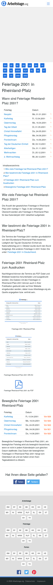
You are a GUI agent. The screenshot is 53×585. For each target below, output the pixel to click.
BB (24, 65)
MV (5, 70)
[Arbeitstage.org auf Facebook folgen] (19, 573)
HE (42, 65)
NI (11, 70)
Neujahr (7, 114)
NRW (18, 70)
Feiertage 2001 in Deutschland (22, 252)
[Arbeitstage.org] (15, 6)
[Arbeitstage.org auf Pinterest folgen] (34, 573)
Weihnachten (10, 152)
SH (5, 75)
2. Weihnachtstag (12, 156)
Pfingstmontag (10, 135)
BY (11, 65)
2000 (18, 75)
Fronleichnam (10, 139)
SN (38, 70)
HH (36, 65)
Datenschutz (30, 581)
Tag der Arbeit (10, 126)
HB (30, 65)
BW (5, 65)
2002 (25, 75)
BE (17, 65)
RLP (25, 70)
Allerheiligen (10, 148)
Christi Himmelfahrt (12, 131)
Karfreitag (8, 118)
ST (44, 70)
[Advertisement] (26, 35)
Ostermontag (10, 122)
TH (11, 75)
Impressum (41, 581)
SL (32, 70)
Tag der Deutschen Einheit (16, 143)
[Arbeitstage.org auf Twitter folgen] (26, 573)
